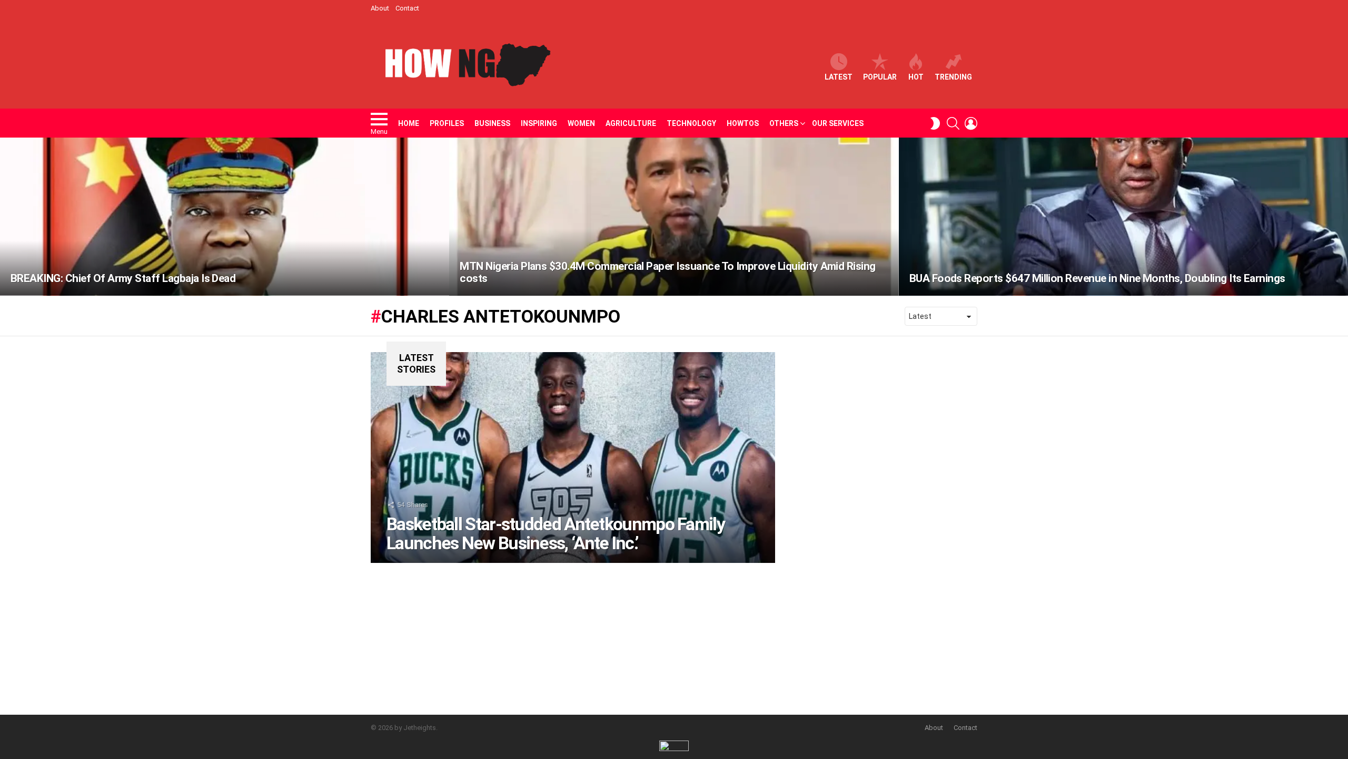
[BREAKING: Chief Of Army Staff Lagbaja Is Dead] (224, 217)
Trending (953, 77)
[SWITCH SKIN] (935, 123)
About (380, 8)
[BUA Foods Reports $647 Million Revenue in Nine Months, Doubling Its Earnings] (1123, 217)
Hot (916, 77)
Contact (407, 8)
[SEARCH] (953, 123)
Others (783, 123)
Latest (839, 77)
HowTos (743, 123)
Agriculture (631, 123)
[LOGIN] (971, 123)
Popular (880, 77)
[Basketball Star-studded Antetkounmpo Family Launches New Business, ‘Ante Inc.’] (573, 457)
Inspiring (539, 123)
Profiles (447, 123)
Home (408, 123)
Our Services (838, 123)
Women (581, 123)
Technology (691, 123)
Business (492, 123)
